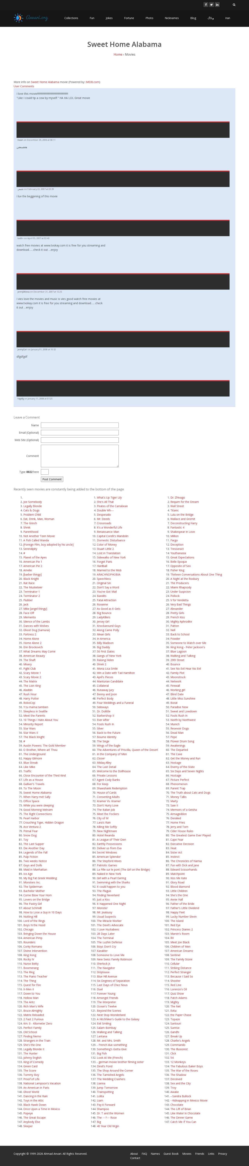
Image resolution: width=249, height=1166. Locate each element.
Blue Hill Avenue (107, 976)
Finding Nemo (32, 1036)
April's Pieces (105, 677)
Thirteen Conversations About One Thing (196, 574)
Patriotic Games (107, 865)
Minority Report (33, 724)
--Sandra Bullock (180, 1096)
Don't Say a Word (108, 587)
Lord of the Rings (34, 921)
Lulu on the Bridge (182, 514)
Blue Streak (30, 762)
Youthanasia (178, 553)
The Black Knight (34, 737)
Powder (175, 638)
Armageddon (178, 814)
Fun (92, 18)
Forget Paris (104, 561)
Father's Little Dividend (184, 908)
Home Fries (177, 822)
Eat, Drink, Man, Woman (38, 519)
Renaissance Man (108, 532)
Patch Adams (178, 998)
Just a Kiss (103, 899)
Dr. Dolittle (103, 711)
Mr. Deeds (103, 519)
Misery (27, 664)
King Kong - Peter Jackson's (187, 647)
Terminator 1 (31, 591)
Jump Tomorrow (107, 1087)
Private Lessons (107, 775)
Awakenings (177, 745)
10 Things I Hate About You (40, 720)
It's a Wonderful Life (109, 527)
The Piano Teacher (35, 976)
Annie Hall (176, 899)
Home (118, 54)
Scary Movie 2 (32, 677)
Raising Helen (105, 660)
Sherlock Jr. (104, 963)
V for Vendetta (179, 600)
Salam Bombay (106, 1028)
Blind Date (177, 694)
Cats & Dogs (31, 510)
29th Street (177, 660)
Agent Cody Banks (108, 780)
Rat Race (29, 583)
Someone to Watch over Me (188, 643)
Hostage (175, 762)
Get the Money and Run (185, 758)
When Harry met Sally (36, 797)
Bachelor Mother (34, 891)
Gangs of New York (109, 656)
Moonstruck (178, 677)
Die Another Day (33, 848)
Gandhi (174, 1032)
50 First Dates (106, 651)
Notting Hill (30, 916)
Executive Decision (182, 844)
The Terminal (105, 938)
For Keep (102, 784)
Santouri (175, 1023)
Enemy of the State (182, 767)
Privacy (222, 1154)
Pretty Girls (177, 613)
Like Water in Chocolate (185, 1113)
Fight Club (29, 668)
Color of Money (107, 544)
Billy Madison (105, 643)
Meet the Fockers (108, 814)
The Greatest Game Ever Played (190, 835)
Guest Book (171, 1154)
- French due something (112, 1045)
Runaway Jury (105, 690)
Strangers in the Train (36, 1040)
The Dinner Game (181, 1117)
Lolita (100, 1096)
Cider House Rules (181, 831)
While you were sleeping (38, 805)
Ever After (103, 720)
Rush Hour (30, 694)
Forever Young (106, 993)
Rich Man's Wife (33, 1006)
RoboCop (29, 703)
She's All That (105, 502)
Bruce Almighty (32, 1010)
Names (155, 1154)
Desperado (104, 514)
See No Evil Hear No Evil (185, 668)
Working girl (177, 690)
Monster (102, 908)
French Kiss (177, 617)
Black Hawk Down (34, 1105)
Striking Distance (180, 968)
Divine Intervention (35, 951)
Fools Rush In (105, 724)
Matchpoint (177, 874)
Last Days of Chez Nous (112, 985)
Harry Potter (31, 698)
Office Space (31, 801)
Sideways (103, 707)
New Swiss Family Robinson (114, 959)
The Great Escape (34, 1117)
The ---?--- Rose (107, 1117)
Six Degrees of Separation (113, 981)
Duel (100, 989)
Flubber (28, 600)
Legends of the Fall (35, 852)
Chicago (28, 929)
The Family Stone (181, 959)
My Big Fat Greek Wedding (40, 878)
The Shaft (29, 660)
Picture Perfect (179, 780)
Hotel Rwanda (106, 835)
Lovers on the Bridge (36, 899)
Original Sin (104, 583)
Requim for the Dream (184, 502)
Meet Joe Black (179, 942)
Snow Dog (30, 835)
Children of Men (180, 946)
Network (175, 681)
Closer (101, 758)
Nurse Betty (31, 963)
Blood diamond (180, 886)
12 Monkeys (178, 1062)
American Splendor (109, 857)
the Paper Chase (180, 1015)
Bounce (175, 664)
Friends (199, 1154)
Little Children (179, 891)
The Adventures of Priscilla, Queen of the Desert (127, 750)
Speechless (104, 579)
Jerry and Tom (179, 827)
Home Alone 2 (32, 643)
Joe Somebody (32, 502)
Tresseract (177, 549)
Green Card (30, 1066)
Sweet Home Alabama (45, 82)
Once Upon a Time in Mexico (41, 1109)
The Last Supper (33, 844)
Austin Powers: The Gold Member (44, 745)
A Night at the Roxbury (184, 579)
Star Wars (29, 728)
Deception (176, 544)
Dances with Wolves (36, 626)
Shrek (26, 527)
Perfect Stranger (180, 972)
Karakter (102, 951)
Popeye (28, 1113)
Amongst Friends (107, 998)
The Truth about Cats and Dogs (190, 792)
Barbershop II (105, 715)
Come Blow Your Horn (37, 895)
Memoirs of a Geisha (183, 809)
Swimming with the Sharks (113, 882)
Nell (172, 630)
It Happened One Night (111, 904)
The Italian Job (106, 809)
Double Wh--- (105, 510)
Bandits (101, 596)
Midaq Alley (104, 762)
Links (211, 1154)
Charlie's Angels (180, 1040)
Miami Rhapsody (180, 587)
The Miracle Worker (109, 921)
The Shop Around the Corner (115, 1070)
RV (172, 938)
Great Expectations (182, 557)
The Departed (179, 750)
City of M (102, 818)
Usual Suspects (106, 916)
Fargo (174, 540)
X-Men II (28, 989)
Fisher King (177, 570)
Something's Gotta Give (112, 1049)
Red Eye (175, 925)
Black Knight (31, 579)
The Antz (29, 1002)
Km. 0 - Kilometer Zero (37, 1023)
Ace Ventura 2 (32, 827)
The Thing (29, 981)
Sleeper (28, 1126)
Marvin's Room (179, 933)
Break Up (176, 1036)
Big (99, 1122)
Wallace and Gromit (182, 519)
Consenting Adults (108, 797)
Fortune (129, 18)
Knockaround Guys (109, 626)
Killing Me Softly (107, 827)
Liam (100, 1100)
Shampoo (103, 1109)
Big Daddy (103, 647)
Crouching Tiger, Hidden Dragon (43, 822)
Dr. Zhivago (177, 497)
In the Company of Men (112, 754)
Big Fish (102, 1053)
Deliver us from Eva (109, 848)
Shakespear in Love (182, 532)
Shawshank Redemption (112, 788)
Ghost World (31, 1092)
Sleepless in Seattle (35, 711)
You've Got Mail (107, 591)
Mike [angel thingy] (35, 609)
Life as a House (33, 780)
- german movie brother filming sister (120, 1062)
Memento (29, 617)
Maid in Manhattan (35, 869)
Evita (173, 1010)
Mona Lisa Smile (107, 668)
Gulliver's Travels (33, 784)
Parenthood (30, 532)
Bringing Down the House (39, 933)
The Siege (103, 741)
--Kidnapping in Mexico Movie (189, 1100)
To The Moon (32, 788)
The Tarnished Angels (110, 1075)
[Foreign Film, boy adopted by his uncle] (48, 544)
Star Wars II (30, 733)
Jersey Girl (103, 621)
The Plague (104, 891)
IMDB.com (92, 82)
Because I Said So (181, 976)
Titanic (174, 510)
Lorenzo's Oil (178, 989)
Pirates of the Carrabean (112, 506)
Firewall (175, 685)
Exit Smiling (104, 1023)
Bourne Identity (106, 737)
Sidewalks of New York (111, 557)
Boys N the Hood (34, 925)
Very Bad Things (180, 604)
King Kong (29, 955)
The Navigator (106, 968)
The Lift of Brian (180, 1109)
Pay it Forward (106, 1105)
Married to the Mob (109, 570)
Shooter (175, 981)
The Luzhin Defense (109, 942)
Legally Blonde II (33, 1049)
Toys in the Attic (33, 1100)
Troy (173, 1087)
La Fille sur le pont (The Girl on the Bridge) (123, 869)
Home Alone (31, 638)
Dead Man (177, 733)
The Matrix (30, 681)
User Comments (24, 86)
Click (173, 1053)
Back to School (179, 634)
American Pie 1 (32, 561)
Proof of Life (31, 1079)
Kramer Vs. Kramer (109, 801)
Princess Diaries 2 (181, 929)
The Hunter (30, 1053)
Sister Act (176, 852)
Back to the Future (108, 733)
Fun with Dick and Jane (184, 865)
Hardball (102, 566)
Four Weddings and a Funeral (115, 703)
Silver (100, 728)
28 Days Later (106, 933)
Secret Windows (107, 852)
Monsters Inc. (31, 882)
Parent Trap (177, 788)
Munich (175, 724)
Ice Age (28, 874)
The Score (29, 1070)
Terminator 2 (31, 596)
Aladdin (27, 690)
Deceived (176, 1079)
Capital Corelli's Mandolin (112, 536)
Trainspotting (105, 1092)
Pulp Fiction (30, 857)
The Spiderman (32, 886)
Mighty (174, 1002)
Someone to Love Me (110, 955)
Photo (149, 18)
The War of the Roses (184, 1070)
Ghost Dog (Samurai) (36, 630)
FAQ (144, 1154)
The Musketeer (32, 587)
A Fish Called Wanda (36, 540)
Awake (174, 1092)
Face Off (28, 613)
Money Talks (178, 797)
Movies (186, 1154)
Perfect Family (32, 1028)
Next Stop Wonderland (111, 1015)
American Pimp (32, 938)
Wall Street (177, 506)
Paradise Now (179, 707)
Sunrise (175, 1028)
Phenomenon (179, 784)
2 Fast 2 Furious (33, 1019)
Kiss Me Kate (178, 878)
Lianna (101, 1083)
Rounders (29, 942)
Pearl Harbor (31, 818)
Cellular (175, 963)
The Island (176, 921)
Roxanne (102, 604)
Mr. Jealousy (104, 912)
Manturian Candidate (110, 681)
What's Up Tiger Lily (109, 497)
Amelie (27, 570)
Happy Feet (177, 912)
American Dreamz (181, 951)
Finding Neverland (108, 895)
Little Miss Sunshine (182, 698)
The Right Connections (37, 814)
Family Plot (177, 673)
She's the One (32, 1045)
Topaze (175, 1019)
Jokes (109, 18)
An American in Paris (36, 1087)
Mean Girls (103, 634)
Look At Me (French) (110, 1057)
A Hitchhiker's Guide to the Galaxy (118, 1019)
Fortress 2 (29, 634)
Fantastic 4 (177, 527)
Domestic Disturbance (111, 540)
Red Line (175, 985)
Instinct (175, 857)
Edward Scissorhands (183, 869)
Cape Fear (176, 839)
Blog (193, 18)
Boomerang (31, 968)
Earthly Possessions (109, 844)
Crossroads (104, 523)
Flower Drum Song (182, 741)
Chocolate (176, 1105)
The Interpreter (106, 1002)
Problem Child (32, 514)
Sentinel (175, 955)
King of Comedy (33, 1062)
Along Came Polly (108, 630)
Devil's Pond (104, 1066)
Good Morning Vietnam (38, 809)
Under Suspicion (180, 591)
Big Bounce (104, 613)
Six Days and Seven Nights (187, 771)
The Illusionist (179, 1049)
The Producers (179, 583)
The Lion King (32, 685)
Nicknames (172, 18)
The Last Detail (106, 767)
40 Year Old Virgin (108, 1126)
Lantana (102, 1036)
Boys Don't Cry (106, 946)
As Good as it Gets (108, 609)
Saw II (174, 805)
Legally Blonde (32, 506)
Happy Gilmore (32, 758)
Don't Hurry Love (107, 805)
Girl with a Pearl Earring (111, 878)
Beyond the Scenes (109, 1010)
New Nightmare (107, 831)
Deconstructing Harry (183, 523)
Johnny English (32, 1057)
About (134, 1154)
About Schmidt (32, 908)
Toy (25, 839)
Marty (174, 801)
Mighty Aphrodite (181, 621)
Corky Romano (32, 946)
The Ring (28, 972)
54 (172, 1057)
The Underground (34, 754)
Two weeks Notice (35, 861)
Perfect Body (105, 698)
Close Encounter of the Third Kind (44, 775)
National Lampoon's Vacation (42, 1083)
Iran (227, 18)
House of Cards (107, 792)
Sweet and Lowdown (183, 711)
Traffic (27, 771)
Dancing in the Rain (35, 1096)
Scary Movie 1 (32, 673)
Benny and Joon (107, 694)
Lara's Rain (104, 822)
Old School (30, 1032)
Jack (25, 604)
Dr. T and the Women (110, 1113)
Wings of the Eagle (108, 745)
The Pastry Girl (32, 904)
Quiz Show (177, 993)
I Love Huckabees (108, 929)
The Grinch (30, 523)
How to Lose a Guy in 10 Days (42, 912)
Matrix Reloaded (33, 1015)
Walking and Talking (109, 1032)
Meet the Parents (34, 715)
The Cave (176, 754)
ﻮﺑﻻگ (211, 18)
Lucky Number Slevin (183, 916)
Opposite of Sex (180, 566)
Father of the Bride (182, 904)
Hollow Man (31, 998)
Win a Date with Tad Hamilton (116, 673)
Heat (173, 848)
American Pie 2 (32, 566)
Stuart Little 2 (105, 549)
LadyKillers (103, 617)
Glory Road (177, 882)
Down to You (31, 993)
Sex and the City (180, 1083)
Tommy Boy (31, 1075)
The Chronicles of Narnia (186, 861)
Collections (71, 18)
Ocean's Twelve (107, 1006)
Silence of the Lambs (36, 621)
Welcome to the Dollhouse (114, 771)
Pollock (175, 596)
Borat (174, 703)
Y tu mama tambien (35, 707)
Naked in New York (109, 874)
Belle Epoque (178, 561)
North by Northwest (183, 720)
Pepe (173, 737)
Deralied (175, 818)
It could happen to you (111, 886)
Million (174, 536)
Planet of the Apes (35, 557)
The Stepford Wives (109, 861)
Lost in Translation (108, 553)
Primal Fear (30, 831)
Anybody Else (31, 1122)
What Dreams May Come (39, 651)
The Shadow (178, 1075)
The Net (175, 1006)
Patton (174, 626)
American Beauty (34, 656)
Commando (177, 1045)
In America (103, 638)
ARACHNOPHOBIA (108, 574)
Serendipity (30, 549)
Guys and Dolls (32, 865)
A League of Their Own (111, 839)
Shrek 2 (101, 664)
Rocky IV (28, 959)
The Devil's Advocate (110, 925)
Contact (135, 1158)
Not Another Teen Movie (39, 536)
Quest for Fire (32, 985)
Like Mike (29, 767)
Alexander (176, 609)
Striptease (103, 972)
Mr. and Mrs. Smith (109, 1040)
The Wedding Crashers (111, 1079)
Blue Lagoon (178, 651)
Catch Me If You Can (183, 1122)
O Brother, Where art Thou (40, 750)
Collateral (103, 685)
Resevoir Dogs (179, 728)
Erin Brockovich (33, 647)
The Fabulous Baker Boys (186, 1066)
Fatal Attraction (106, 600)
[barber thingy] (32, 574)
